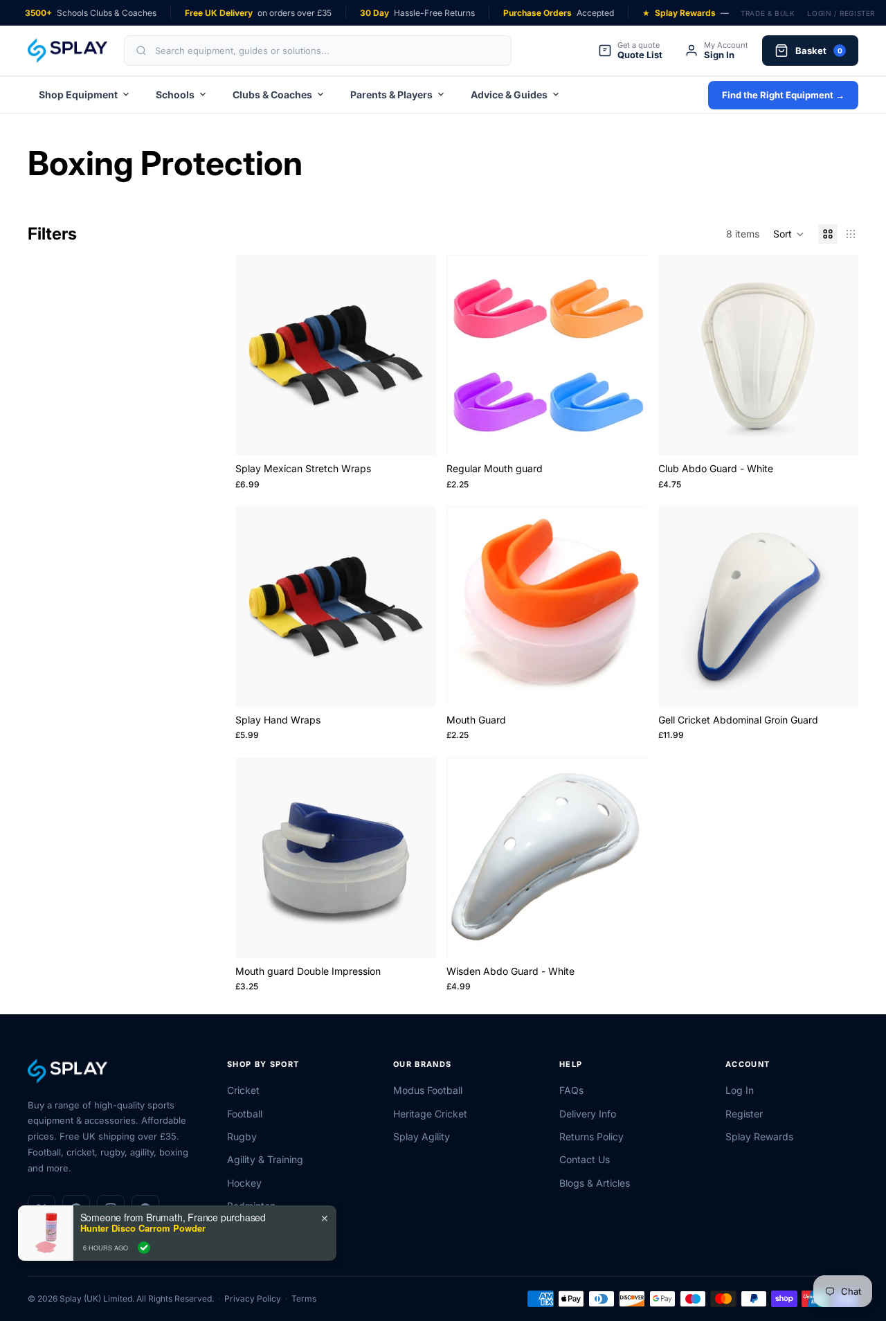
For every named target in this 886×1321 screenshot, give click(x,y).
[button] (788, 234)
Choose (426, 434)
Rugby (242, 1136)
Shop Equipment (78, 94)
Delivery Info (587, 1114)
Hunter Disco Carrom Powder (143, 1228)
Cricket (243, 1090)
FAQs (571, 1090)
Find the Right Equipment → (783, 94)
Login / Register (841, 13)
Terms (303, 1298)
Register (744, 1114)
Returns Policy (591, 1136)
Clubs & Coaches (272, 94)
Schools (175, 94)
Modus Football (427, 1090)
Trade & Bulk (768, 13)
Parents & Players (391, 94)
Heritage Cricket (430, 1114)
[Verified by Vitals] (144, 1247)
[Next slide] (414, 355)
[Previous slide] (256, 355)
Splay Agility (421, 1136)
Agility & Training (265, 1159)
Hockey (244, 1183)
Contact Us (584, 1159)
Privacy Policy (252, 1298)
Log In (739, 1090)
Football (244, 1114)
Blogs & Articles (594, 1183)
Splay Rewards (759, 1136)
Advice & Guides (509, 94)
